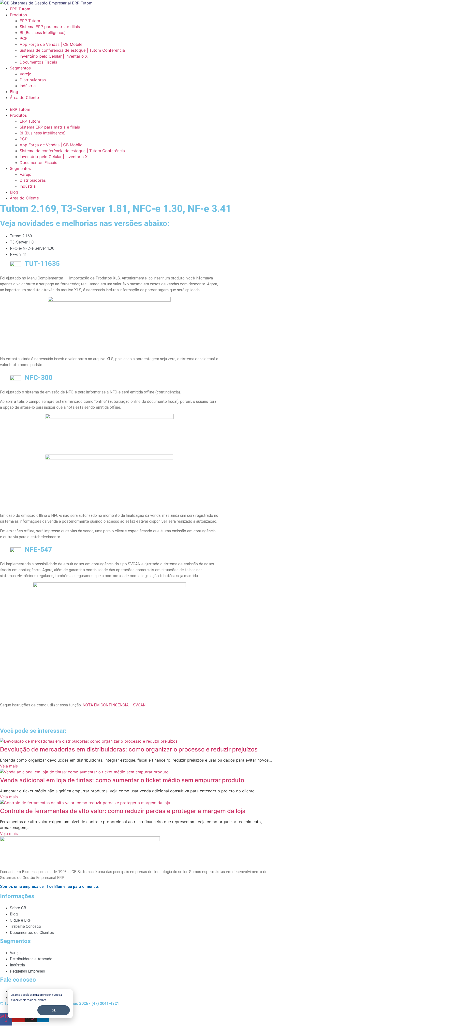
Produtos (18, 14)
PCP (24, 38)
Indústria (28, 85)
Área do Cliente (24, 97)
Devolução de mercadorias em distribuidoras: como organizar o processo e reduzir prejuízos (129, 749)
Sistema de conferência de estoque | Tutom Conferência (72, 50)
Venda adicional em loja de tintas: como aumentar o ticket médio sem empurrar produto (122, 780)
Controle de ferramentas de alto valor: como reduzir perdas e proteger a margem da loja (123, 810)
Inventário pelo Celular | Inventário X (54, 56)
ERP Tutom (20, 8)
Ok (54, 1010)
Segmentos (20, 67)
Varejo (25, 73)
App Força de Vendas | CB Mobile (51, 44)
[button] (140, 103)
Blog (14, 91)
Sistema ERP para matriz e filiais (50, 26)
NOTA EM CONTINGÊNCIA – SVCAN (114, 705)
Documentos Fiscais (38, 62)
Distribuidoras (33, 79)
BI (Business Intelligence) (43, 32)
